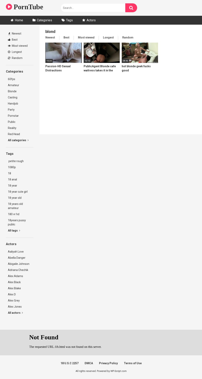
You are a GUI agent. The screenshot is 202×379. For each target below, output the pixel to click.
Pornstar (13, 115)
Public (11, 121)
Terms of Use (133, 363)
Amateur (13, 85)
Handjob (13, 103)
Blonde (12, 91)
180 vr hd (13, 214)
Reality (12, 128)
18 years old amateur (15, 206)
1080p (12, 167)
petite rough (16, 161)
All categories (17, 140)
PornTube (27, 7)
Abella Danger (16, 257)
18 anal (12, 179)
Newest (16, 33)
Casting (12, 97)
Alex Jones (15, 306)
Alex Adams (15, 276)
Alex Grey (14, 300)
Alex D (12, 294)
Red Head (14, 134)
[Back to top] (188, 367)
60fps (11, 79)
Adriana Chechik (18, 270)
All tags (13, 230)
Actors (91, 20)
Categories (44, 20)
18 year (12, 185)
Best (14, 39)
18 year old (15, 197)
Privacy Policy (108, 363)
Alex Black (14, 282)
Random (16, 58)
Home (19, 20)
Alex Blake (14, 288)
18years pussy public (17, 222)
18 (9, 173)
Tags (69, 20)
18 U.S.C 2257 (70, 363)
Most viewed (19, 45)
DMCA (89, 363)
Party (11, 109)
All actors (14, 312)
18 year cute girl (18, 191)
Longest (16, 51)
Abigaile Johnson (18, 263)
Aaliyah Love (16, 251)
